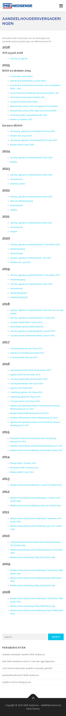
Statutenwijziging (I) (18, 293)
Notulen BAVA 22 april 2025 (22, 144)
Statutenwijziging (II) (18, 297)
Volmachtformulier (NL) (37, 115)
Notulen (13, 162)
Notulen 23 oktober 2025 (21, 119)
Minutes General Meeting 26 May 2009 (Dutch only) (32, 585)
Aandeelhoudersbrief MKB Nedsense (20, 675)
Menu (60, 5)
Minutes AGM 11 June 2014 (22, 472)
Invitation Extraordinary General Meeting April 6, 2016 (33, 417)
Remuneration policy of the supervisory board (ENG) (33, 110)
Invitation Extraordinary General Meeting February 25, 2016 (36, 446)
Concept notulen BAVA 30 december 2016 (28, 379)
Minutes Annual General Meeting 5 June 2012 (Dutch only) (35, 505)
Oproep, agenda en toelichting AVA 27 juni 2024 (31, 157)
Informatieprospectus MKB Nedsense (27, 326)
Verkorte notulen (17, 183)
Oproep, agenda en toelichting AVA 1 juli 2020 (30, 258)
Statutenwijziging (17, 249)
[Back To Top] (33, 697)
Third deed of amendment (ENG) (24, 97)
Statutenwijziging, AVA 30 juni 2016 (25, 396)
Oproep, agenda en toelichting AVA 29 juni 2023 (31, 175)
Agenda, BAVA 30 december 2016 (25, 374)
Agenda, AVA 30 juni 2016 (21, 388)
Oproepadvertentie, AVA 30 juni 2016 (26, 383)
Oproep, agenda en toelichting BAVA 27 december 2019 (35, 275)
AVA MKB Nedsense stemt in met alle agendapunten (28, 661)
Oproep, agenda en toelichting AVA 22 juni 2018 (31, 310)
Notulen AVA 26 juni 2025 (21, 135)
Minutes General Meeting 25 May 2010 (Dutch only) (32, 557)
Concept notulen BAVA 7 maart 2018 (26, 322)
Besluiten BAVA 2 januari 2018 (41, 335)
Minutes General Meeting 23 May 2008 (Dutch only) (32, 606)
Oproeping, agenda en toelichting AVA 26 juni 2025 (32, 131)
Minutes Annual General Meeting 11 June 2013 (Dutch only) (36, 485)
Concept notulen (17, 335)
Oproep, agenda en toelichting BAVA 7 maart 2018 (32, 318)
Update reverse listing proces (17, 682)
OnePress (46, 705)
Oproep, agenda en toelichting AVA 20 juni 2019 (31, 284)
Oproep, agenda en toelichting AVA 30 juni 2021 (31, 222)
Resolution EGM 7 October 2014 (24, 467)
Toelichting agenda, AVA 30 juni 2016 (26, 392)
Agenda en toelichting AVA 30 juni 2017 (27, 353)
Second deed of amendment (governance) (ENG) (31, 93)
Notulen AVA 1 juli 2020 (20, 262)
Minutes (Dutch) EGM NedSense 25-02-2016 (29, 413)
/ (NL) (18, 88)
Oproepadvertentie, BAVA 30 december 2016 (30, 370)
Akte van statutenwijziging (21, 201)
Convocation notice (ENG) (21, 76)
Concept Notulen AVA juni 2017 (23, 357)
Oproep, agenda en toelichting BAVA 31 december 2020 (35, 244)
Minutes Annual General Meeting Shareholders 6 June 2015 (36, 450)
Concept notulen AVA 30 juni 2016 (25, 401)
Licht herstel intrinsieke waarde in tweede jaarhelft (27, 668)
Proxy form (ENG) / (18, 115)
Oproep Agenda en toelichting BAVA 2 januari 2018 (32, 331)
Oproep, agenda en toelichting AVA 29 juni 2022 (31, 196)
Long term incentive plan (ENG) (23, 101)
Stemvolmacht (16, 179)
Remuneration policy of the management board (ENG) (34, 106)
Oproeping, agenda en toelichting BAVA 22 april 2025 (33, 140)
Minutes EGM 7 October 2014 (23, 463)
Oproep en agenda (18, 58)
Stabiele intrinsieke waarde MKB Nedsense (23, 654)
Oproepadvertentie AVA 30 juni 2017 (26, 348)
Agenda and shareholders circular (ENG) (28, 81)
